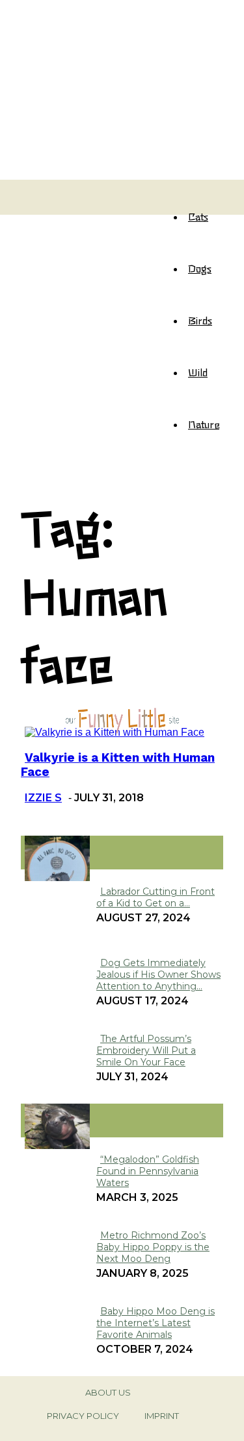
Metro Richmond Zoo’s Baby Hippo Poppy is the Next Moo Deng (153, 1247)
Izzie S (43, 798)
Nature (203, 423)
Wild (198, 372)
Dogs (199, 268)
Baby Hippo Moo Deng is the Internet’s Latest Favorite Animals (155, 1322)
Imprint (161, 1416)
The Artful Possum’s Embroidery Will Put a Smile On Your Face (146, 1050)
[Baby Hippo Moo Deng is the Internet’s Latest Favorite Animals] (57, 1145)
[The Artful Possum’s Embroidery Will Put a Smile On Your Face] (57, 877)
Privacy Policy (83, 1416)
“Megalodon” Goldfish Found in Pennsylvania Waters (147, 1171)
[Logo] (32, 190)
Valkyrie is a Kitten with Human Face (118, 765)
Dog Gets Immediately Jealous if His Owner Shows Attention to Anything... (158, 974)
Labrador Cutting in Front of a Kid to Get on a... (155, 897)
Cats (198, 216)
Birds (200, 320)
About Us (108, 1392)
